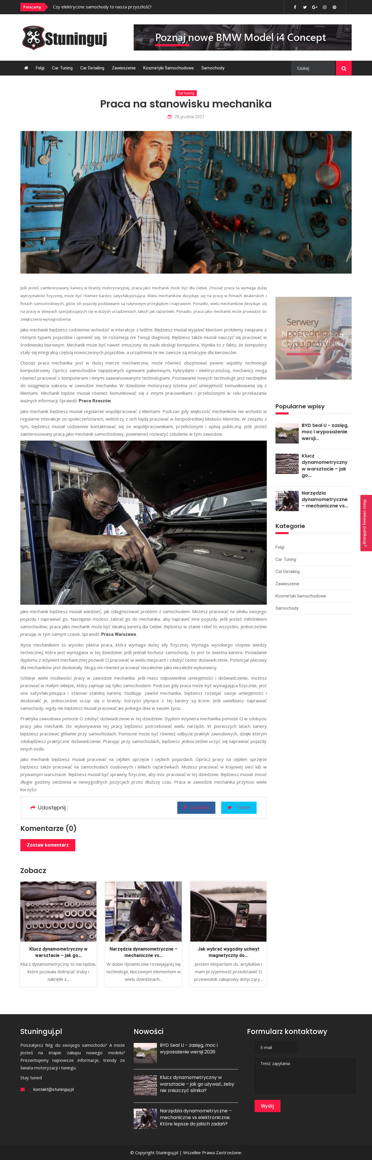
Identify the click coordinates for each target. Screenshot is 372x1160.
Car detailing (92, 68)
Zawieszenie (124, 68)
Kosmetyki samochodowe (168, 68)
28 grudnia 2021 (189, 117)
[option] (131, 6)
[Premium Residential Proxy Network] (314, 337)
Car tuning (62, 68)
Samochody (212, 68)
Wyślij (267, 1106)
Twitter (243, 807)
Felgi (40, 68)
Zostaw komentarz (48, 845)
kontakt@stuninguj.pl (53, 1089)
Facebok (200, 807)
